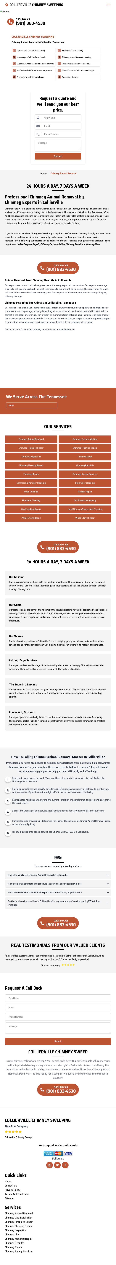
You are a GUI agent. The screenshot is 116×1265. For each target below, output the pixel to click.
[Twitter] (57, 1165)
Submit (58, 156)
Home (43, 173)
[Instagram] (49, 1165)
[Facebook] (65, 1165)
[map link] (7, 5)
